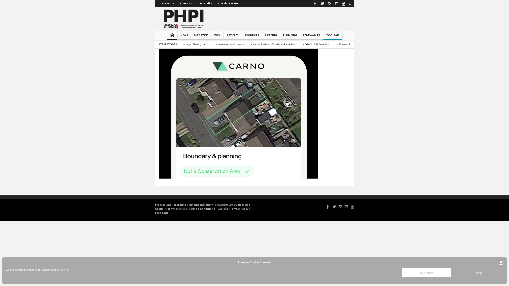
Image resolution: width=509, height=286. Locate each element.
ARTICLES (233, 35)
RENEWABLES (311, 35)
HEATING (271, 35)
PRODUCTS (252, 35)
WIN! (217, 35)
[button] (501, 262)
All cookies (427, 273)
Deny (478, 273)
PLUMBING (290, 35)
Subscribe (206, 3)
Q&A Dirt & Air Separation (312, 44)
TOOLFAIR (332, 35)
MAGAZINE (201, 35)
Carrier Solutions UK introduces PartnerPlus (270, 44)
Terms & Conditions (201, 209)
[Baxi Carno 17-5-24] (238, 113)
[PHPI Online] (184, 19)
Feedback (161, 212)
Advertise (168, 3)
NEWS (184, 35)
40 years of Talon (342, 44)
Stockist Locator (228, 3)
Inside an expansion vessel (226, 44)
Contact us (187, 3)
